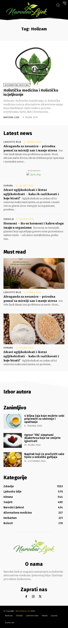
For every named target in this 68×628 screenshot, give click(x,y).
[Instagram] (33, 597)
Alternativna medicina (17, 85)
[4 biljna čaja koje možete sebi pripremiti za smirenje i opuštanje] (12, 421)
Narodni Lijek (11, 117)
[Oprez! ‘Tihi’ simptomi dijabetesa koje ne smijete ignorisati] (12, 440)
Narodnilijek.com (23, 611)
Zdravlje (8, 219)
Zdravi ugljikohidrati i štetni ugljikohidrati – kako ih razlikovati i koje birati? (31, 194)
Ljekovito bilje (12, 142)
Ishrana (8, 186)
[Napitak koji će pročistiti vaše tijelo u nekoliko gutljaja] (12, 459)
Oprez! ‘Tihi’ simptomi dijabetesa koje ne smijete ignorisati (42, 438)
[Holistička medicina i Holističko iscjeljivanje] (34, 66)
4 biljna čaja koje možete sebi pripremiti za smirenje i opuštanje (44, 419)
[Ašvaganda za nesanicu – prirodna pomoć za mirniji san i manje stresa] (34, 273)
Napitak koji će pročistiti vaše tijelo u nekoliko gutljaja (44, 455)
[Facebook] (26, 597)
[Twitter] (40, 597)
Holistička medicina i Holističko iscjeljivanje (30, 92)
